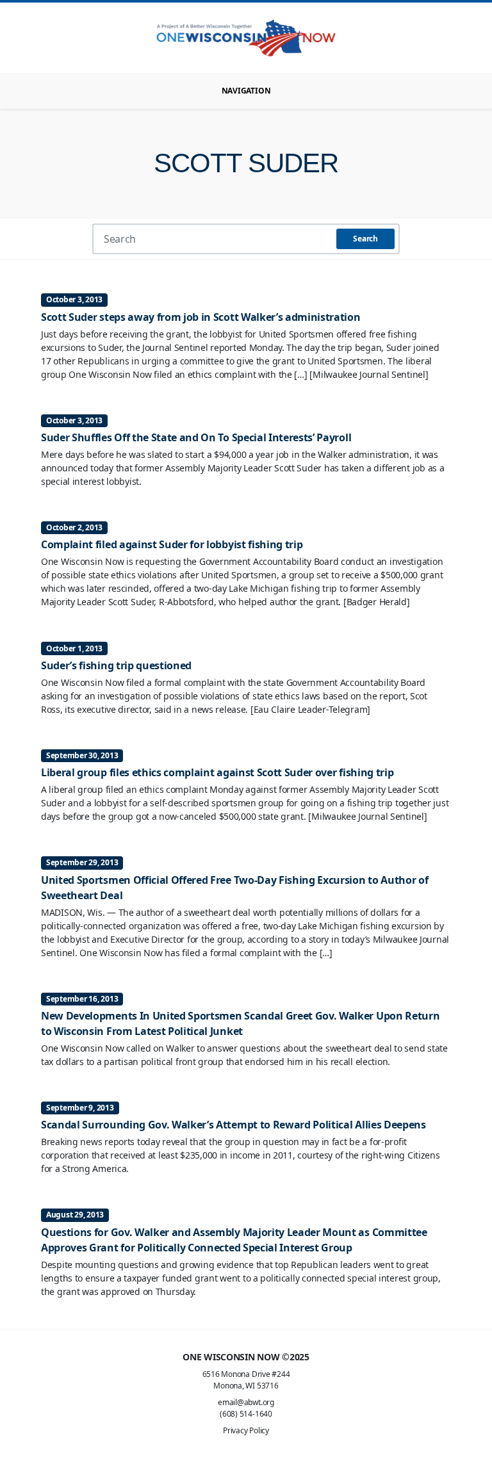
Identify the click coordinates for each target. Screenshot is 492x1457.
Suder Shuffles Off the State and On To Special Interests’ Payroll (196, 437)
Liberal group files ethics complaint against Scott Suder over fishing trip (217, 772)
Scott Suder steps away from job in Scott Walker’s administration (201, 317)
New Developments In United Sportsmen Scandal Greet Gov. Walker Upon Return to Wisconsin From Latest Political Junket (240, 1023)
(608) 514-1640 (246, 1413)
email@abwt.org (246, 1402)
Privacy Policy (246, 1430)
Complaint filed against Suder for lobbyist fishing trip (171, 544)
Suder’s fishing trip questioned (116, 665)
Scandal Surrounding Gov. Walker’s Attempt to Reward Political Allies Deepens (233, 1125)
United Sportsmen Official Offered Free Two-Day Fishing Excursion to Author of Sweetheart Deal (234, 887)
